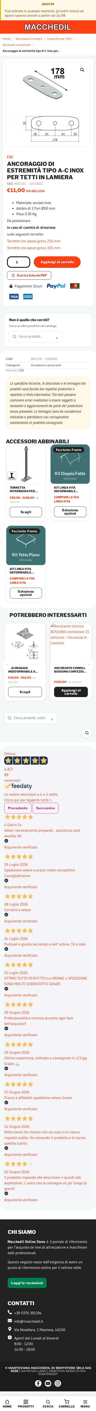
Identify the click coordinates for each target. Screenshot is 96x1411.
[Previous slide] (7, 664)
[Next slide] (89, 664)
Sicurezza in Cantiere (29, 38)
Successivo (45, 808)
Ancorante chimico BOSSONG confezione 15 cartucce (71, 671)
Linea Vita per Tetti (59, 38)
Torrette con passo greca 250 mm (34, 241)
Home (6, 38)
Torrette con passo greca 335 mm (33, 247)
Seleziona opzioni (70, 511)
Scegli (26, 512)
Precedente (18, 808)
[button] (82, 70)
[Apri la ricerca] (87, 733)
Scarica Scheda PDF (32, 275)
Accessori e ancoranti (17, 45)
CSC (10, 156)
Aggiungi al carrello (57, 262)
